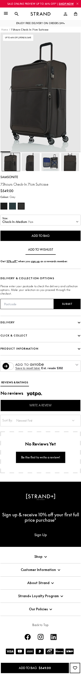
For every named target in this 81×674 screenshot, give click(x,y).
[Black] (3, 206)
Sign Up (40, 535)
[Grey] (21, 206)
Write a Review (40, 405)
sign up (35, 261)
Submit (67, 303)
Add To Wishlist (40, 249)
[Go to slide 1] (5, 151)
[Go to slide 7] (65, 151)
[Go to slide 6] (55, 151)
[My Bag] (74, 14)
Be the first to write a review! (40, 457)
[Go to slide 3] (25, 151)
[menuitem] (65, 14)
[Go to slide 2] (15, 151)
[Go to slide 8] (76, 151)
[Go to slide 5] (46, 151)
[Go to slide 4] (35, 151)
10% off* (11, 261)
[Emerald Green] (12, 206)
